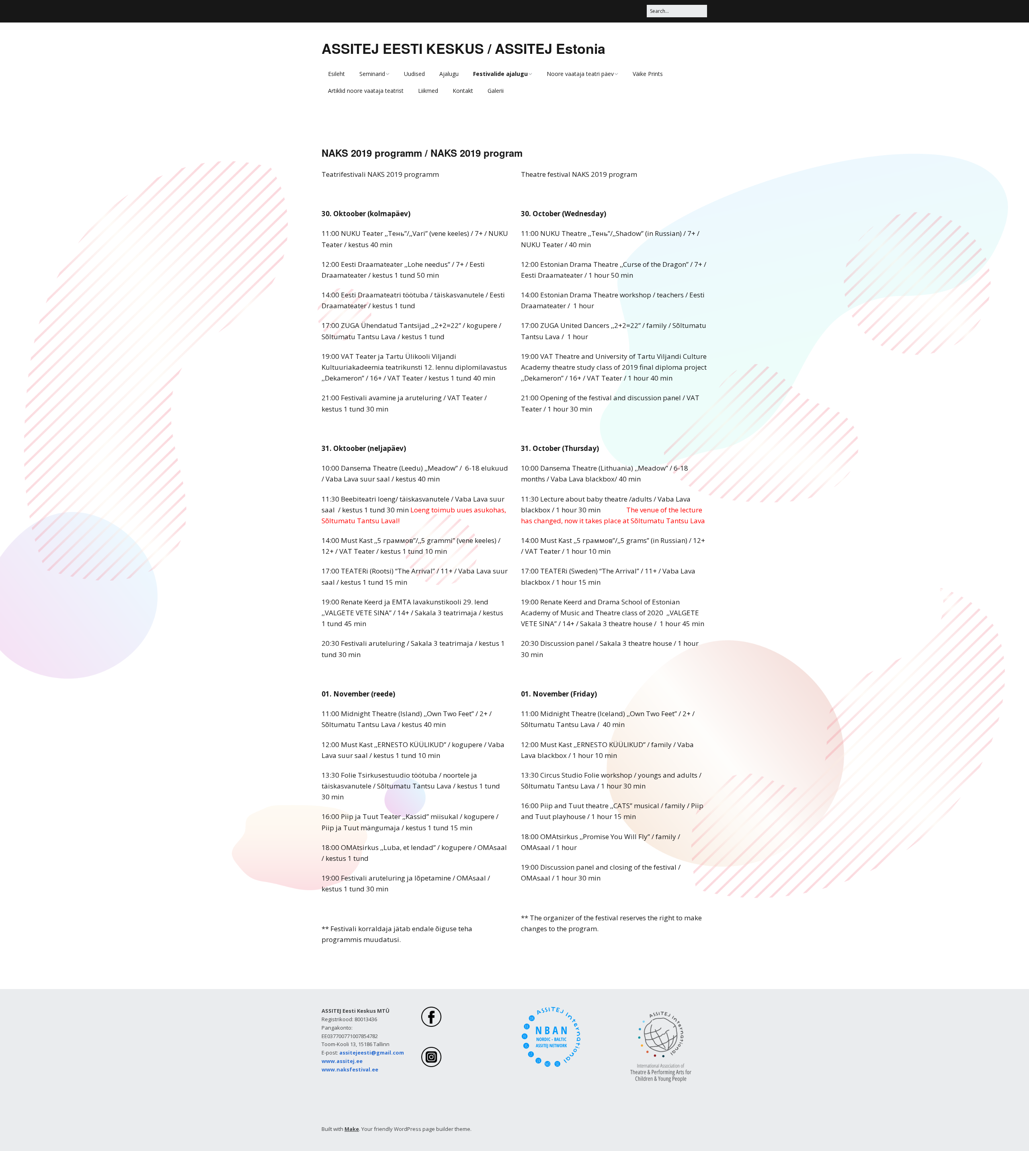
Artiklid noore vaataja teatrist (366, 90)
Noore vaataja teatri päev (580, 74)
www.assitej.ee (342, 1061)
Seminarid (372, 74)
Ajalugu (449, 74)
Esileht (336, 74)
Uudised (414, 74)
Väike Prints (648, 74)
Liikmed (428, 90)
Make (351, 1129)
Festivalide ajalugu (500, 74)
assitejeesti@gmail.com (371, 1052)
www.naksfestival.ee (350, 1069)
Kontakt (463, 90)
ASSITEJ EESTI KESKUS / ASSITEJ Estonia (463, 48)
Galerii (496, 90)
